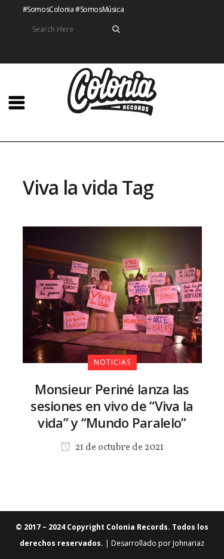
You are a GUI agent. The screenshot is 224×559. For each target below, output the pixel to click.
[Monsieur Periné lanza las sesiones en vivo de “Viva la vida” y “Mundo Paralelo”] (112, 293)
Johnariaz (188, 543)
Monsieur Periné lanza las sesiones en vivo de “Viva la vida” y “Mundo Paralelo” (111, 405)
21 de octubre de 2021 (118, 447)
